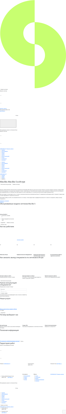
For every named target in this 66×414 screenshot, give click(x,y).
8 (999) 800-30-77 (3, 148)
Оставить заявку (4, 293)
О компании (4, 158)
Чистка (3, 155)
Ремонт (3, 152)
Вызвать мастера (4, 89)
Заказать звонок (3, 108)
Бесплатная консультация (6, 184)
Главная (3, 150)
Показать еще (3, 224)
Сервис (3, 153)
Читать (22, 341)
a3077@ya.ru (2, 111)
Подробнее (3, 222)
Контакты (4, 160)
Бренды (36, 378)
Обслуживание (5, 151)
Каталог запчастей (5, 156)
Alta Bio (3, 177)
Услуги (3, 157)
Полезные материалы (39, 379)
